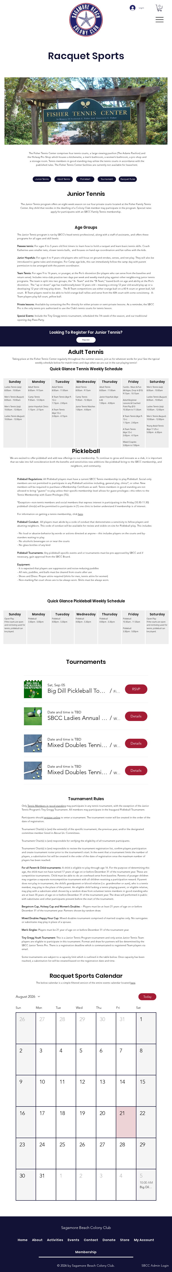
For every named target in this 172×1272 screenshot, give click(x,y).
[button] (159, 8)
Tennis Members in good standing (47, 805)
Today (147, 997)
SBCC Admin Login (155, 1265)
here (80, 514)
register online (52, 817)
